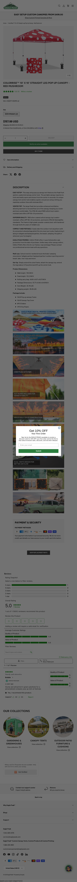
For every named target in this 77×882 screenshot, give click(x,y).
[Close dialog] (59, 428)
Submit (38, 451)
